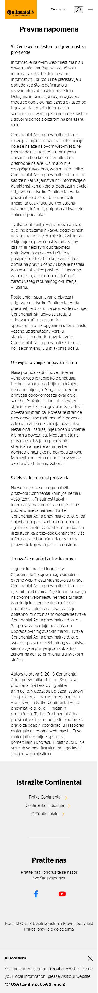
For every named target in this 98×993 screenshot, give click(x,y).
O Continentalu (45, 814)
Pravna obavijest (78, 924)
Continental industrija (45, 806)
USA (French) (52, 984)
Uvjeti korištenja (47, 924)
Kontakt (12, 924)
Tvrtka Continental (45, 797)
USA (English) (24, 984)
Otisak (26, 924)
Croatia (56, 9)
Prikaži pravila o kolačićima (49, 929)
